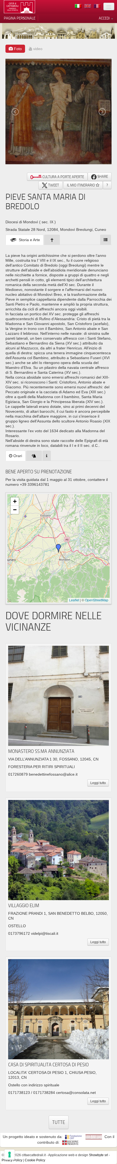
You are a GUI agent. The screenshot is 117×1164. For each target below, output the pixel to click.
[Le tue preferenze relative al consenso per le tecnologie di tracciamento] (9, 1154)
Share (102, 176)
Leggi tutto (98, 783)
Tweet (53, 185)
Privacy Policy (12, 1160)
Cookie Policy (35, 1160)
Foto (17, 49)
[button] (58, 548)
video (37, 49)
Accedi (104, 18)
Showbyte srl (98, 1155)
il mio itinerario (81, 185)
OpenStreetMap (96, 600)
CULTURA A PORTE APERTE (63, 176)
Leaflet (74, 600)
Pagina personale (19, 18)
